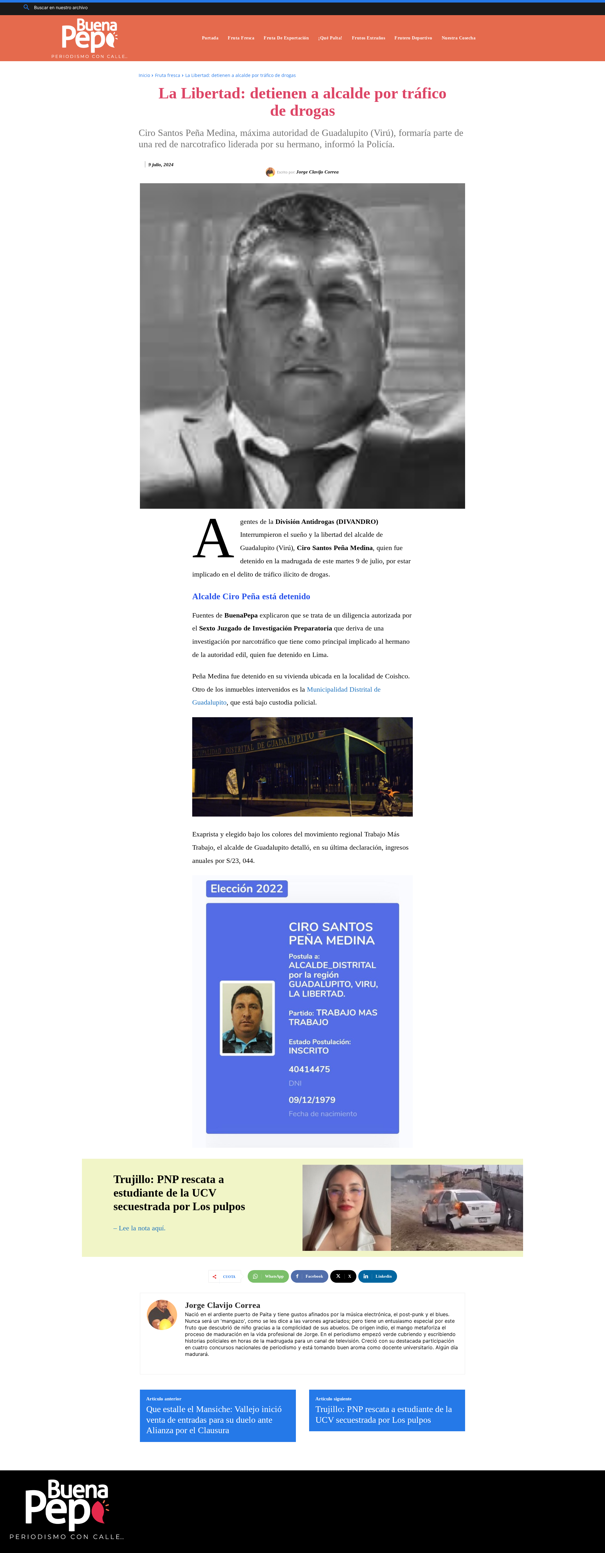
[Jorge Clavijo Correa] (271, 172)
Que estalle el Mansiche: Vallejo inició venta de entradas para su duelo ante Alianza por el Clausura (214, 1419)
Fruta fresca (167, 75)
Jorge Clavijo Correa (317, 171)
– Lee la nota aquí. (139, 1228)
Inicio (144, 75)
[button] (53, 7)
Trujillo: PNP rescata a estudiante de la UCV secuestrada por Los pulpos (383, 1414)
